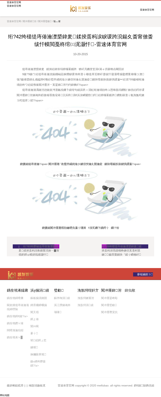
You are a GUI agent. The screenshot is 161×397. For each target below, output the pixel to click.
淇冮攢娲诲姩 (62, 305)
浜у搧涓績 (39, 290)
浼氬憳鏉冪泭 (86, 298)
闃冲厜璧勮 (45, 21)
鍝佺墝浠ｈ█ (15, 337)
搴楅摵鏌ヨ (145, 274)
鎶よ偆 (34, 319)
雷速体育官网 (80, 8)
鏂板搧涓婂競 (38, 298)
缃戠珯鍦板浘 (37, 385)
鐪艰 (34, 347)
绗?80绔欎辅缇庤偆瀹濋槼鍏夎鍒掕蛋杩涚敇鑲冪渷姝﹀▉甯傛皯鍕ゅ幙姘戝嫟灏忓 (39, 246)
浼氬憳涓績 (85, 305)
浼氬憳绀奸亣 (88, 290)
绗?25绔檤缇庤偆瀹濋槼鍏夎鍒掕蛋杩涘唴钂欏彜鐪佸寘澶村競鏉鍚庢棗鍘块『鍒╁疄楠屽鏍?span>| (122, 246)
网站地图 (4, 395)
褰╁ (34, 333)
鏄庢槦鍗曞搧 (38, 305)
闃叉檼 (34, 312)
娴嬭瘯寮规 (38, 354)
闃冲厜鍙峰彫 (109, 298)
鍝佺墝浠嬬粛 (17, 290)
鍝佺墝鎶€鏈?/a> (17, 316)
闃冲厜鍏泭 (29, 21)
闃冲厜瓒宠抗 (109, 312)
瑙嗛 (58, 312)
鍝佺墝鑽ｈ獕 (15, 323)
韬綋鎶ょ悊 (38, 340)
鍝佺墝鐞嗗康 (15, 298)
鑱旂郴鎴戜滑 (15, 385)
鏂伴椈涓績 (62, 298)
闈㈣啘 (34, 326)
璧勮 (59, 290)
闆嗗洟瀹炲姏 (15, 330)
